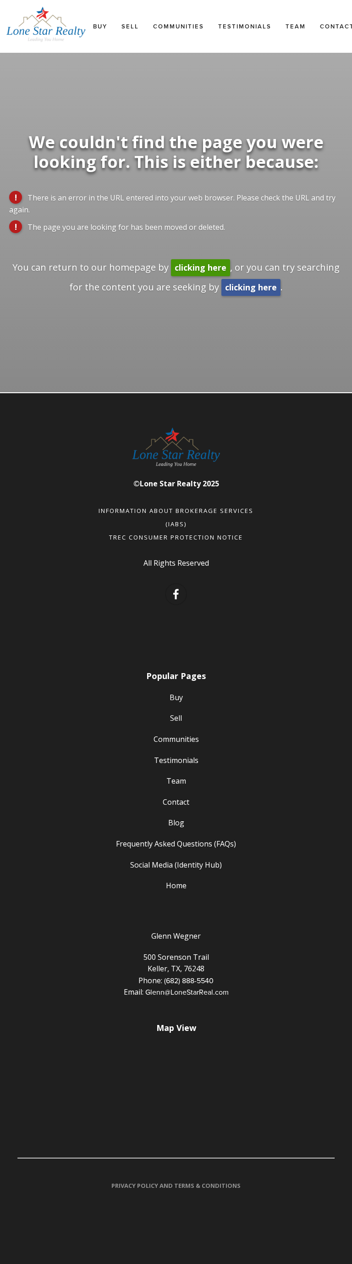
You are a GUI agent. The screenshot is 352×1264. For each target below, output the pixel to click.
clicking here (200, 267)
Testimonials (244, 26)
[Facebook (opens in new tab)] (176, 594)
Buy (100, 26)
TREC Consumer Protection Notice (176, 537)
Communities (178, 26)
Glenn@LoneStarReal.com (187, 992)
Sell (130, 26)
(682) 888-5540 (189, 980)
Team (296, 26)
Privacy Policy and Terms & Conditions (176, 1185)
